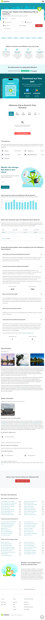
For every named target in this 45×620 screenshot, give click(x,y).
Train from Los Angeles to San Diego (7, 547)
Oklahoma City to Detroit (5, 507)
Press (14, 606)
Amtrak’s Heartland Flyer (36, 422)
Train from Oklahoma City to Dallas (30, 511)
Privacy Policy (27, 609)
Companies (26, 604)
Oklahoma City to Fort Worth (29, 512)
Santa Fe (21, 589)
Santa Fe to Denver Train (28, 530)
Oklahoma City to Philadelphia (29, 507)
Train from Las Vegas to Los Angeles (30, 523)
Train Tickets (3, 589)
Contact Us (26, 602)
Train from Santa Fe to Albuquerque (30, 533)
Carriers (21, 37)
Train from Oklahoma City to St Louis (7, 511)
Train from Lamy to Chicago (29, 521)
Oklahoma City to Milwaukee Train (30, 514)
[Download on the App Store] (27, 90)
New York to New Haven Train (29, 543)
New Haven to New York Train (6, 550)
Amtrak (3, 232)
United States (9, 589)
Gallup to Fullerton (4, 528)
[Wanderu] (5, 1)
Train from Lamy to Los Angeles (6, 533)
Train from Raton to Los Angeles (30, 525)
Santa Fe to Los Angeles (28, 528)
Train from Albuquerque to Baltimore (7, 525)
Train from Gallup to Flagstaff (6, 526)
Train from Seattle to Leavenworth (30, 552)
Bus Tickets (3, 602)
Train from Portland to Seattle (29, 545)
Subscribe (5, 187)
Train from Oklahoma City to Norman (30, 504)
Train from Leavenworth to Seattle (30, 547)
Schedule (4, 37)
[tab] (5, 19)
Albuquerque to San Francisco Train (7, 523)
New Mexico (16, 589)
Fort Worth (4, 423)
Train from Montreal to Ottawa (6, 545)
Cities (34, 37)
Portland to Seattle (4, 553)
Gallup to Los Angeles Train (6, 530)
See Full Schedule (22, 133)
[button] (43, 1)
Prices (16, 37)
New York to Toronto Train (28, 542)
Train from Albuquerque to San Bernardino (8, 521)
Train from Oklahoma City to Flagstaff (7, 501)
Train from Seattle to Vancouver (29, 553)
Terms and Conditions (28, 606)
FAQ (28, 37)
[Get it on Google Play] (36, 90)
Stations (40, 37)
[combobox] (11, 22)
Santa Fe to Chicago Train (28, 531)
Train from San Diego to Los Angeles (7, 548)
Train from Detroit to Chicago (6, 555)
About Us (15, 602)
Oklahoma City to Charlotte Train (7, 512)
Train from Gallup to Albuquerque (7, 531)
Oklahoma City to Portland (28, 506)
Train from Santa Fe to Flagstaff (29, 526)
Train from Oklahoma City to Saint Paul (8, 509)
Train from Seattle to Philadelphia (30, 550)
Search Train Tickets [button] (22, 480)
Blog (14, 604)
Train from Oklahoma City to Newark (7, 514)
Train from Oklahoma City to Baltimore (8, 504)
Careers (14, 609)
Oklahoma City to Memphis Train (30, 509)
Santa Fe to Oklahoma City (27, 332)
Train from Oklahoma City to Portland (7, 506)
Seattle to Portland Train (28, 548)
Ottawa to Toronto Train (5, 542)
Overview (10, 37)
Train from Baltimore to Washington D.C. (8, 552)
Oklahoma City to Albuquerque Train (30, 501)
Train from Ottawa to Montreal (6, 543)
